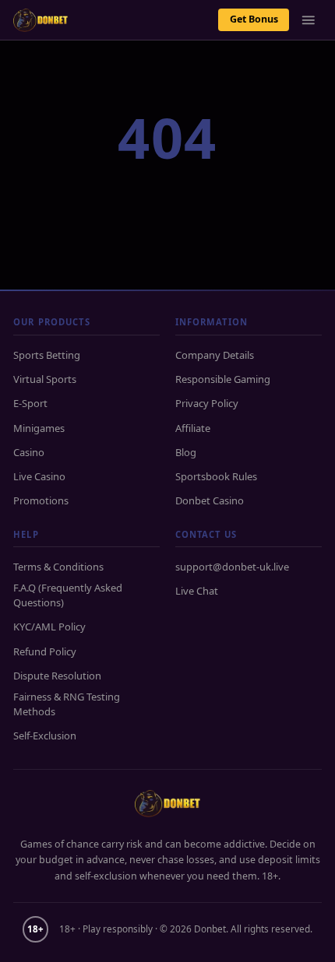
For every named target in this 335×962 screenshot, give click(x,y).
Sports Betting (46, 355)
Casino (28, 452)
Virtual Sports (44, 379)
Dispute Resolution (57, 676)
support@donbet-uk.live (232, 567)
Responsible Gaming (222, 379)
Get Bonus (254, 19)
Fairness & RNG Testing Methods (66, 704)
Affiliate (192, 428)
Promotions (41, 500)
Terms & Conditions (58, 567)
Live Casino (39, 476)
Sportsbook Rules (216, 476)
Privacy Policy (206, 403)
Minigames (39, 428)
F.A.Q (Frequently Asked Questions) (67, 595)
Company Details (214, 355)
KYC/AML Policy (49, 627)
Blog (185, 452)
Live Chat (196, 591)
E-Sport (30, 403)
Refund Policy (44, 651)
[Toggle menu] (308, 20)
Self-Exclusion (44, 736)
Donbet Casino (209, 500)
